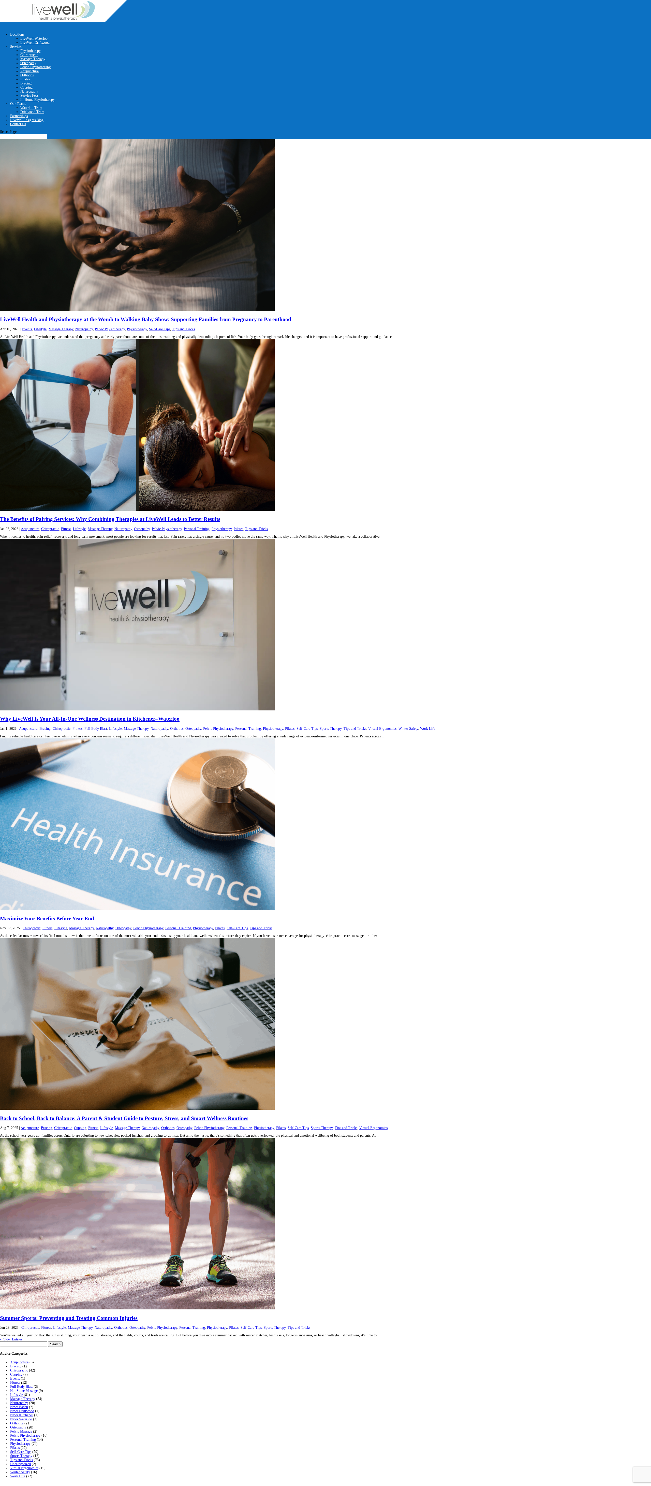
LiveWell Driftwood (35, 43)
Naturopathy (29, 91)
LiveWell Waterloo (34, 38)
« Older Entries (11, 1339)
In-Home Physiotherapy (37, 100)
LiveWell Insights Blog (26, 120)
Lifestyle (40, 329)
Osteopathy (28, 63)
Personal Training (197, 529)
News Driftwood (22, 1411)
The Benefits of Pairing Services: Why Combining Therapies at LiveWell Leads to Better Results (110, 519)
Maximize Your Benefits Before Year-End (47, 919)
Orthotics (27, 75)
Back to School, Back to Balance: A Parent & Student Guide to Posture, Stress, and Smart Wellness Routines (124, 1118)
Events (27, 329)
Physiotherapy (30, 51)
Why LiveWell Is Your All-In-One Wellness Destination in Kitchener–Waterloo (90, 719)
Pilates (25, 79)
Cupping (26, 87)
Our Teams (18, 104)
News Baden (19, 1407)
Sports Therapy (331, 729)
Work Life (427, 729)
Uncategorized (20, 1464)
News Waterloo (21, 1419)
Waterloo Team (31, 108)
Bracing (26, 83)
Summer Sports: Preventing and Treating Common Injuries (69, 1318)
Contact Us (18, 124)
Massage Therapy (32, 59)
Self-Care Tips (159, 329)
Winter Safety (408, 729)
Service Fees (29, 95)
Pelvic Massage (21, 1431)
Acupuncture (29, 71)
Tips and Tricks (183, 329)
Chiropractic (29, 55)
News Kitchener (21, 1415)
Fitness (66, 529)
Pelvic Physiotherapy (35, 67)
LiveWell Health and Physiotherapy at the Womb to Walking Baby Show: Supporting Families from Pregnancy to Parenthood (145, 319)
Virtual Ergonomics (382, 729)
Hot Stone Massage (24, 1391)
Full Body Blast (95, 729)
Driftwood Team (32, 112)
